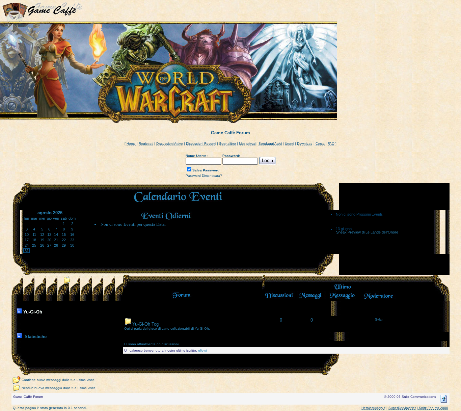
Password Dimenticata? (204, 175)
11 (34, 234)
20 (49, 240)
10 (27, 234)
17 (27, 240)
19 (42, 240)
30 (72, 245)
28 (56, 245)
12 (42, 234)
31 (27, 251)
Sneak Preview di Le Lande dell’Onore (367, 232)
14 (56, 234)
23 (72, 240)
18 (34, 240)
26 (42, 245)
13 (49, 234)
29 (64, 245)
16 (72, 234)
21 (56, 240)
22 (64, 240)
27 (49, 245)
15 (64, 234)
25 (34, 245)
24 (27, 245)
